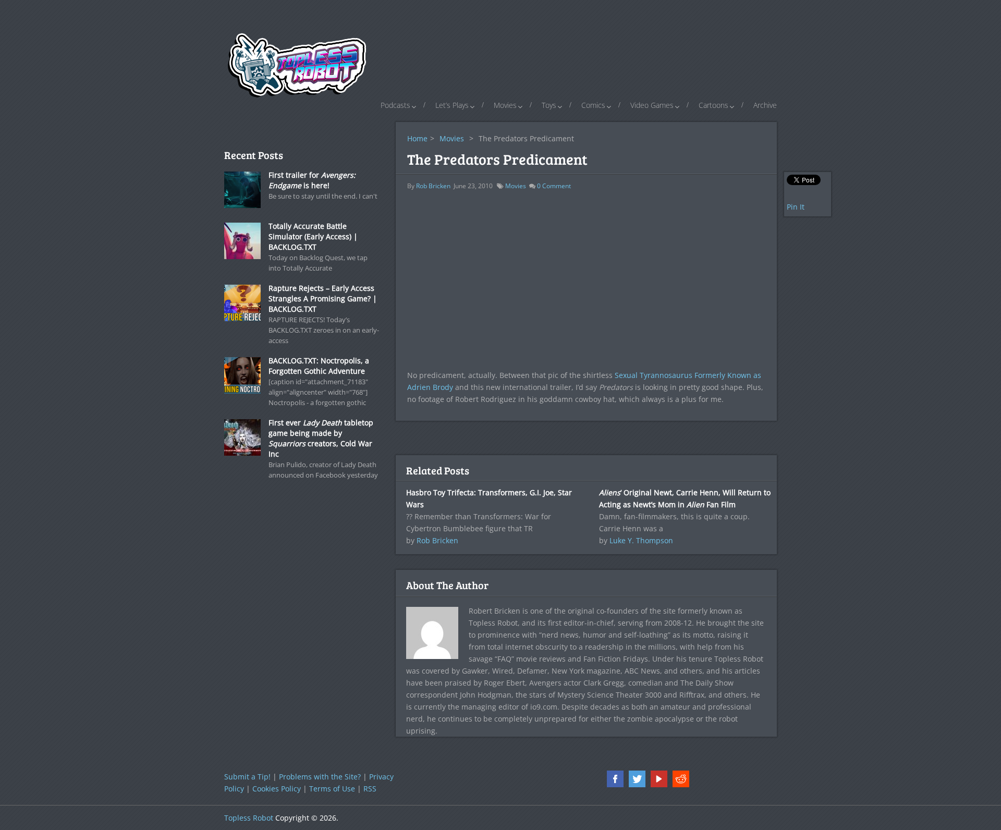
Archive (765, 105)
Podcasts (395, 105)
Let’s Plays (452, 105)
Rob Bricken (433, 185)
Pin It (795, 207)
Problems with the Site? (320, 777)
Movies (505, 105)
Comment (554, 185)
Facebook (615, 779)
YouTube (659, 779)
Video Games (652, 105)
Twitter (637, 779)
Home (417, 138)
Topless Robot (248, 818)
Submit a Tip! (247, 777)
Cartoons (713, 105)
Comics (593, 105)
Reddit (681, 779)
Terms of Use (332, 789)
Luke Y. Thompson (641, 540)
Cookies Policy (276, 789)
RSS (369, 789)
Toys (549, 105)
